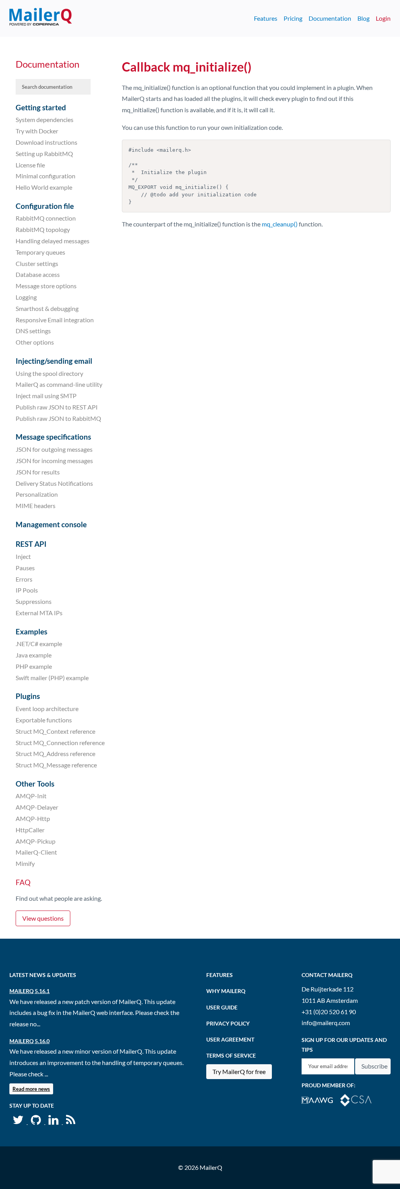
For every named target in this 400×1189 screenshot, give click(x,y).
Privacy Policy (228, 1023)
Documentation (330, 18)
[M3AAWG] (321, 1099)
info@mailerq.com (326, 1022)
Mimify (25, 863)
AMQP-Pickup (35, 840)
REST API (31, 543)
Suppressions (34, 601)
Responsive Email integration (55, 319)
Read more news (31, 1089)
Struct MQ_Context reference (55, 731)
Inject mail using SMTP (46, 395)
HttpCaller (30, 829)
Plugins (28, 695)
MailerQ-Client (36, 852)
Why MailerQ (225, 991)
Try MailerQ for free (239, 1071)
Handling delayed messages (52, 240)
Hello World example (44, 187)
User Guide (222, 1007)
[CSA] (359, 1099)
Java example (34, 655)
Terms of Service (231, 1055)
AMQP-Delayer (37, 807)
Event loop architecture (47, 708)
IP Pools (27, 590)
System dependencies (44, 119)
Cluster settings (37, 263)
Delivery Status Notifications (54, 483)
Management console (51, 524)
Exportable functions (44, 720)
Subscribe (374, 1066)
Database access (38, 274)
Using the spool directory (49, 373)
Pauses (25, 567)
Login (383, 18)
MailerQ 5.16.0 (29, 1041)
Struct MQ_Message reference (56, 765)
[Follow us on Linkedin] (54, 1121)
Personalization (37, 494)
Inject (23, 556)
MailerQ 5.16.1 (29, 991)
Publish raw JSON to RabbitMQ (58, 418)
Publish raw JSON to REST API (57, 407)
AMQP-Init (31, 795)
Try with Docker (37, 131)
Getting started (41, 107)
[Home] (40, 18)
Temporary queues (40, 252)
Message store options (46, 285)
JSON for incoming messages (54, 460)
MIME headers (35, 505)
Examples (31, 631)
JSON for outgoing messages (54, 449)
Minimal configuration (45, 176)
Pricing (293, 18)
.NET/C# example (39, 643)
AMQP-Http (33, 818)
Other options (35, 342)
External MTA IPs (39, 612)
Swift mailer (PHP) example (52, 677)
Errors (24, 578)
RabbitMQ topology (43, 229)
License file (30, 164)
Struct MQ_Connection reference (60, 742)
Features (265, 18)
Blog (363, 18)
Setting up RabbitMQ (44, 153)
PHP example (34, 666)
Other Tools (35, 783)
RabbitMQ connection (46, 218)
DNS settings (33, 330)
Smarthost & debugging (47, 308)
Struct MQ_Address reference (55, 753)
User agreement (230, 1039)
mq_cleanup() (280, 224)
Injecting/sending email (54, 360)
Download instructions (46, 142)
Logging (26, 297)
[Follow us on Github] (36, 1121)
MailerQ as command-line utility (59, 384)
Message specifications (53, 436)
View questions (43, 918)
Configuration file (45, 205)
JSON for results (38, 472)
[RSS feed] (71, 1121)
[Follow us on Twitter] (18, 1121)
